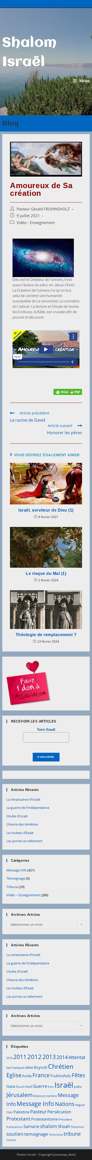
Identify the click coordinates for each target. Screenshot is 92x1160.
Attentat (76, 1057)
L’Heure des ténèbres (22, 824)
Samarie (31, 1126)
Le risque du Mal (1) (46, 573)
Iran (51, 1086)
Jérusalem (19, 1094)
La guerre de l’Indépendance (27, 807)
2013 (49, 1057)
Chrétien (60, 1066)
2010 (9, 1058)
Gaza (10, 1086)
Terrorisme (56, 1134)
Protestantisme (44, 1119)
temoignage (36, 1134)
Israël (63, 1085)
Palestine (21, 1111)
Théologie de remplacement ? (46, 635)
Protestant (18, 1118)
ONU (9, 1112)
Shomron (77, 1127)
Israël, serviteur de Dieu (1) (46, 510)
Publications (14, 1127)
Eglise (13, 1075)
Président (65, 1119)
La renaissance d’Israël (23, 799)
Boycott (40, 1067)
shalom (48, 1126)
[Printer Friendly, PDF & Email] (67, 391)
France (41, 1075)
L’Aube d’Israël (17, 816)
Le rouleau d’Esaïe (19, 832)
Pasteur (38, 1111)
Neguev (80, 1105)
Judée (78, 1086)
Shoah (64, 1126)
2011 (20, 1057)
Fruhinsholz (60, 1075)
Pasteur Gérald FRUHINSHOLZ (43, 209)
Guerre (40, 1086)
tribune (72, 1133)
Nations (64, 1103)
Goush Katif (24, 1086)
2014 (62, 1057)
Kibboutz (39, 1096)
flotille (27, 1076)
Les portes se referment (24, 841)
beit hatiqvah (15, 1067)
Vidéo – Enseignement (23, 895)
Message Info (16, 870)
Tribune (12, 886)
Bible (29, 1067)
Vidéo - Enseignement (36, 222)
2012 (34, 1056)
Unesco (11, 1140)
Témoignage (15, 878)
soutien (15, 1134)
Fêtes (78, 1075)
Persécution (59, 1112)
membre (51, 1096)
